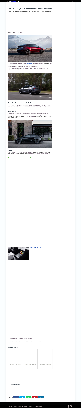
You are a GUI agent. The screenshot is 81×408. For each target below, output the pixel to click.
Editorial (10, 32)
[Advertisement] (30, 23)
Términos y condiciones (22, 406)
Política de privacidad (12, 406)
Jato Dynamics (29, 63)
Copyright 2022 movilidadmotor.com (36, 406)
